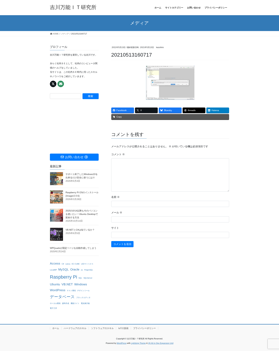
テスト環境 (71, 291)
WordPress (57, 290)
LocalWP (53, 270)
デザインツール (83, 291)
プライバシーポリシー (144, 328)
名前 (115, 197)
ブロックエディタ (83, 297)
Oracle (74, 269)
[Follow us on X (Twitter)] (53, 84)
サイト (115, 228)
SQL (80, 278)
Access (55, 263)
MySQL (63, 269)
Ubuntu (55, 284)
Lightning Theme (138, 343)
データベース (62, 297)
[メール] (60, 84)
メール (116, 212)
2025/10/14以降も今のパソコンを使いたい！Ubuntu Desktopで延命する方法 (82, 214)
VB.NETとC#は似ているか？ (80, 229)
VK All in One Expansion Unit (160, 343)
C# (63, 264)
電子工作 (53, 308)
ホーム (55, 328)
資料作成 (65, 303)
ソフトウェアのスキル (102, 328)
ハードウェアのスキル (75, 328)
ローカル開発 (55, 303)
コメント (118, 154)
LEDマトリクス (87, 264)
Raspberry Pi (63, 277)
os (82, 270)
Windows (80, 284)
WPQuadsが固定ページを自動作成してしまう (73, 248)
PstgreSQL (88, 270)
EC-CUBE (76, 264)
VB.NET (67, 284)
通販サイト (75, 303)
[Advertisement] (74, 126)
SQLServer (87, 278)
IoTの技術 (123, 328)
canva (67, 264)
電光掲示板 (85, 303)
